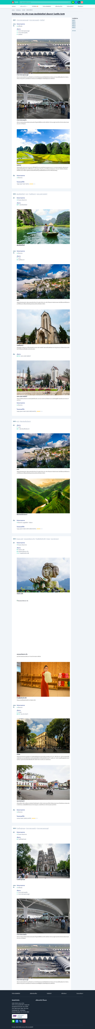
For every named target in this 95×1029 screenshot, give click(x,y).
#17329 (23, 10)
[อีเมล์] (82, 2)
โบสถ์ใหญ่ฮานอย (21, 828)
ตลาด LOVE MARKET (42, 194)
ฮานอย (48, 539)
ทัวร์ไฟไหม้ (34, 6)
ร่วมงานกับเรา (80, 993)
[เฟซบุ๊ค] (76, 2)
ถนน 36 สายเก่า (55, 539)
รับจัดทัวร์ (49, 993)
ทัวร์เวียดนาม (18, 10)
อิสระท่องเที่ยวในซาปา (25, 421)
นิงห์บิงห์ (42, 20)
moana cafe (20, 539)
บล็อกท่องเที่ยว (58, 6)
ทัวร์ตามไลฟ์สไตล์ (47, 6)
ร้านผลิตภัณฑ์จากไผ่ (40, 539)
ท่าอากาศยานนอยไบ (34, 20)
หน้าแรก (14, 6)
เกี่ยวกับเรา (80, 6)
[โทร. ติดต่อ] (79, 2)
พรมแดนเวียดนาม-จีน (29, 539)
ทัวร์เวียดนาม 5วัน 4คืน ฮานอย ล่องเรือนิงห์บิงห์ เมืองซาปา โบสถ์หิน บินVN (38, 13)
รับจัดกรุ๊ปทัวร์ (70, 6)
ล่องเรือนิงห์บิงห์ (21, 194)
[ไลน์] (73, 2)
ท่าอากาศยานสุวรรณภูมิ (22, 20)
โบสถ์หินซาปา (32, 194)
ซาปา (27, 194)
